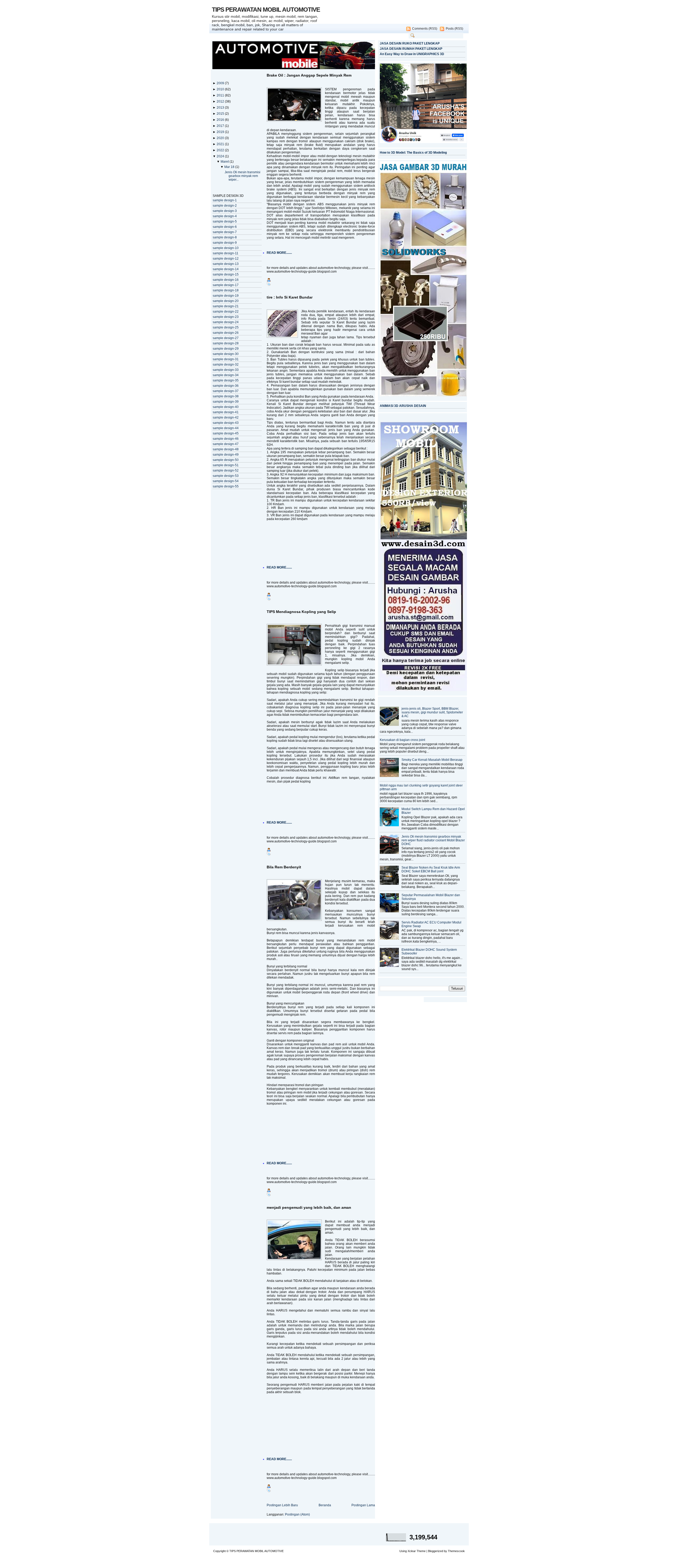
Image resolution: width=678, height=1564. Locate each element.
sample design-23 (226, 317)
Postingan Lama (363, 1505)
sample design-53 (226, 476)
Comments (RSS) (424, 28)
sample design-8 (225, 237)
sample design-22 (226, 311)
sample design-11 (225, 253)
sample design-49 (226, 454)
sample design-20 (226, 301)
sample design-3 (225, 211)
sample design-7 (225, 232)
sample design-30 (226, 354)
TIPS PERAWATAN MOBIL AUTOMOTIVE (266, 9)
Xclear (412, 1551)
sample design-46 (226, 439)
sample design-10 (226, 248)
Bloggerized (435, 1551)
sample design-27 (226, 338)
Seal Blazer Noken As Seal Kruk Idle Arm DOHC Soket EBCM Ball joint (431, 869)
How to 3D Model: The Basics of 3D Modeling (413, 152)
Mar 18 (229, 167)
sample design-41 (226, 412)
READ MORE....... (279, 253)
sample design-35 (226, 380)
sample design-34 (226, 375)
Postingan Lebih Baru (282, 1505)
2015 (221, 113)
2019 (221, 132)
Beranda (325, 1505)
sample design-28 (226, 343)
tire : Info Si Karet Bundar (290, 297)
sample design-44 (226, 428)
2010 (221, 89)
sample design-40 (226, 407)
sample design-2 (225, 205)
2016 (221, 120)
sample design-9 (225, 243)
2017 (221, 126)
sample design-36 (226, 386)
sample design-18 (226, 290)
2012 (221, 101)
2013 (221, 107)
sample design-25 (226, 327)
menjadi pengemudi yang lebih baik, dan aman (309, 1207)
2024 (221, 156)
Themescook (456, 1551)
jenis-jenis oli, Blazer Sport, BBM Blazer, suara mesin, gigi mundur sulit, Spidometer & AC (432, 712)
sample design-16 (226, 280)
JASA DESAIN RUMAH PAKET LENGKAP (411, 49)
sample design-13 (226, 264)
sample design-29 (226, 348)
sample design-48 (226, 449)
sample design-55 (226, 486)
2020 (221, 138)
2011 (221, 95)
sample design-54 (226, 481)
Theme (421, 1551)
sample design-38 (226, 396)
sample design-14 (226, 269)
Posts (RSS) (454, 28)
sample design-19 (226, 295)
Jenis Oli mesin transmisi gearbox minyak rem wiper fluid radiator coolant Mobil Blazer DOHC (433, 840)
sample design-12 (226, 258)
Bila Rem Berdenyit (284, 867)
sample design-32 (226, 364)
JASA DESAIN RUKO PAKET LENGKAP (410, 43)
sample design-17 (226, 285)
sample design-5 (225, 221)
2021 (221, 144)
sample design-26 (226, 333)
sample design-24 (226, 322)
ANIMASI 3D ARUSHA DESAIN (403, 406)
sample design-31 (226, 359)
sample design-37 (226, 391)
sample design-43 (226, 423)
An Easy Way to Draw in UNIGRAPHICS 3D (412, 54)
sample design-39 (226, 401)
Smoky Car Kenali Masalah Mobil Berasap (432, 760)
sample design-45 (226, 433)
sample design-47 (226, 444)
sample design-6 (225, 227)
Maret (225, 161)
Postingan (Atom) (297, 1514)
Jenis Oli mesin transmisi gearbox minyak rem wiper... (242, 175)
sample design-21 (226, 306)
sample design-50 (226, 460)
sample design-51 (226, 465)
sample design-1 (225, 200)
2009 (221, 83)
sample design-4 (225, 216)
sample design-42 (226, 417)
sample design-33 (226, 370)
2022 (221, 150)
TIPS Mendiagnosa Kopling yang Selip (301, 612)
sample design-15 (226, 274)
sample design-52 (226, 470)
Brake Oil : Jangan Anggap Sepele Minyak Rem (309, 75)
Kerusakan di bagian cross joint (402, 740)
